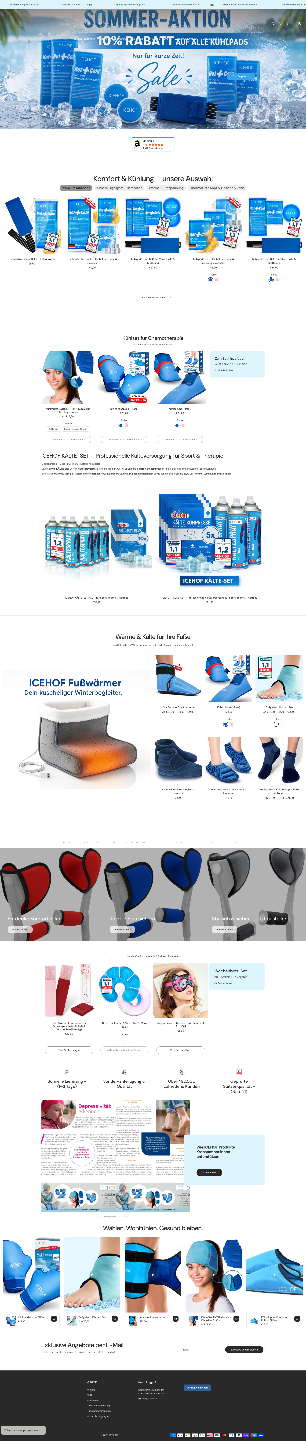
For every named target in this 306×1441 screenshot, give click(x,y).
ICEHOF (113, 1435)
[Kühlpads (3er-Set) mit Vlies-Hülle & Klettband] (274, 225)
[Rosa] (216, 280)
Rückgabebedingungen (99, 1411)
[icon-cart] (286, 23)
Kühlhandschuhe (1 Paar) (123, 409)
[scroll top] (298, 1430)
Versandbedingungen (98, 1416)
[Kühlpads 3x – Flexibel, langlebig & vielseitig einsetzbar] (213, 225)
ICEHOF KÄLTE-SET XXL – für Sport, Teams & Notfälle (96, 597)
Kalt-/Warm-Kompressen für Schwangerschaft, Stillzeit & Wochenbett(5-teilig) (69, 1026)
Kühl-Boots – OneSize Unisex (178, 707)
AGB (89, 1395)
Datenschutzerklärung (98, 1405)
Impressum (93, 1400)
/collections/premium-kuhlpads (16, 11)
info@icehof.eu (149, 1398)
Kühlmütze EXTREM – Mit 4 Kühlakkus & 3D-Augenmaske (68, 410)
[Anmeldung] (279, 23)
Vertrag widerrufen (197, 1387)
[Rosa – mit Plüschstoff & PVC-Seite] (128, 1039)
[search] (273, 23)
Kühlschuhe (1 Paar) (180, 409)
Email (186, 1349)
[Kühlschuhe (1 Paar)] (228, 678)
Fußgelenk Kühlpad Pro (279, 707)
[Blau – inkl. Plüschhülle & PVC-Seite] (122, 1039)
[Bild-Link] (77, 729)
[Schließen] (46, 1430)
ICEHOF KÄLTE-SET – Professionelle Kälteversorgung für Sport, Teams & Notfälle (209, 597)
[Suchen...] (218, 23)
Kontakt (91, 1389)
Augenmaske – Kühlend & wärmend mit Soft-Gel (180, 1024)
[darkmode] (297, 23)
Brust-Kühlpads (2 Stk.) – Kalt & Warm (125, 1023)
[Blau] (210, 280)
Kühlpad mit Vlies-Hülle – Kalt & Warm (32, 259)
